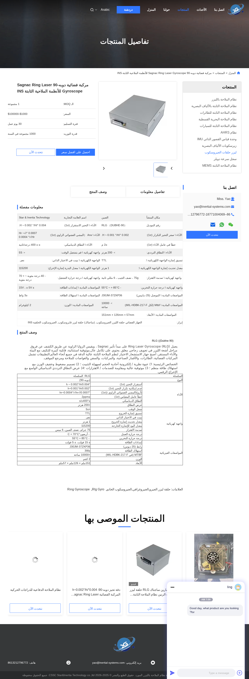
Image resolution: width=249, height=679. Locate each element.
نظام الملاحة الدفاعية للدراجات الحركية (35, 589)
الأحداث (201, 9)
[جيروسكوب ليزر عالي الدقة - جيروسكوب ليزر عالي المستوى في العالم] (213, 560)
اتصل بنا (219, 9)
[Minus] (172, 587)
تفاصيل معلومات (152, 192)
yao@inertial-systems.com (212, 206)
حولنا (166, 9)
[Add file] (239, 672)
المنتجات (183, 9)
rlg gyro (98, 489)
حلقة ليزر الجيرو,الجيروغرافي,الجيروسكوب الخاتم (138, 489)
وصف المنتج (98, 192)
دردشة (128, 9)
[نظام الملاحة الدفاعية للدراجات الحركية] (35, 560)
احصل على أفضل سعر (75, 152)
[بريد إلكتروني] (213, 225)
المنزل (151, 9)
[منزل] (236, 10)
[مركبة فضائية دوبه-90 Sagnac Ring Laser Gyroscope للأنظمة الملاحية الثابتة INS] (138, 121)
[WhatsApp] (222, 225)
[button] (234, 569)
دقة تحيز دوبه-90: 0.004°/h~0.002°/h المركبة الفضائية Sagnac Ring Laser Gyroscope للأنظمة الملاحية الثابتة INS (95, 592)
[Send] (172, 672)
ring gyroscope (78, 489)
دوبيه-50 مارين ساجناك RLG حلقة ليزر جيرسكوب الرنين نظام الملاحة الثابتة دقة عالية (155, 592)
